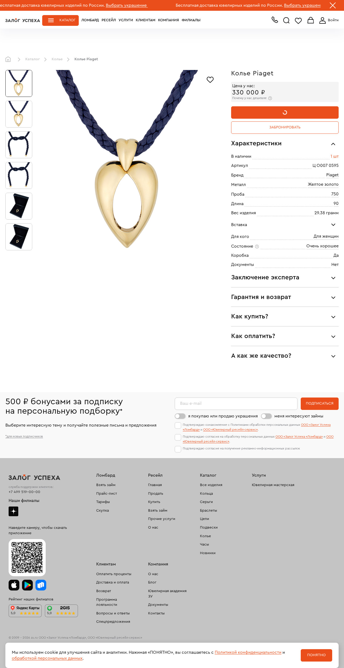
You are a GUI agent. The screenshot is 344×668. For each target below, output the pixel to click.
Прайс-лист (106, 493)
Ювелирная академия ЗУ (167, 593)
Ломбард (90, 20)
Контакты (156, 613)
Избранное (298, 20)
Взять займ (106, 485)
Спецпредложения (113, 622)
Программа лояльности (106, 602)
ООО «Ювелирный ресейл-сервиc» (230, 429)
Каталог (67, 20)
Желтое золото (323, 184)
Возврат (103, 591)
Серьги (206, 502)
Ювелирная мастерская (273, 485)
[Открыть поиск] (286, 20)
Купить (154, 502)
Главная (9, 59)
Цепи (204, 519)
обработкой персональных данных (47, 658)
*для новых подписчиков (24, 436)
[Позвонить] (274, 21)
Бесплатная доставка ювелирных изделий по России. (210, 5)
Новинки (208, 553)
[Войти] (328, 20)
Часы (204, 544)
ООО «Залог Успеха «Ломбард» (299, 436)
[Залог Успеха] (22, 20)
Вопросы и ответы (113, 613)
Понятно (316, 655)
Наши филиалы (24, 500)
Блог (152, 582)
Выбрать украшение (108, 5)
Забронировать (284, 127)
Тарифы (103, 502)
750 (335, 194)
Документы (158, 605)
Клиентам (145, 20)
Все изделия (211, 485)
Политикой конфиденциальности (248, 652)
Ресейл (109, 20)
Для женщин (326, 236)
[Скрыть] (332, 6)
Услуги (126, 20)
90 (336, 203)
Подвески (209, 527)
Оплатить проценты (113, 574)
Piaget (332, 175)
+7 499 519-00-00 (24, 492)
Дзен (13, 511)
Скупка (102, 510)
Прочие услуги (161, 519)
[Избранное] (210, 79)
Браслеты (208, 510)
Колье (57, 59)
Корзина (310, 20)
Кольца (206, 493)
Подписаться (320, 403)
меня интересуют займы (298, 416)
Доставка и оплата (112, 582)
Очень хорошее (322, 246)
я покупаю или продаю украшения (223, 416)
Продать (155, 493)
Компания (168, 20)
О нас (153, 527)
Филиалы (191, 20)
